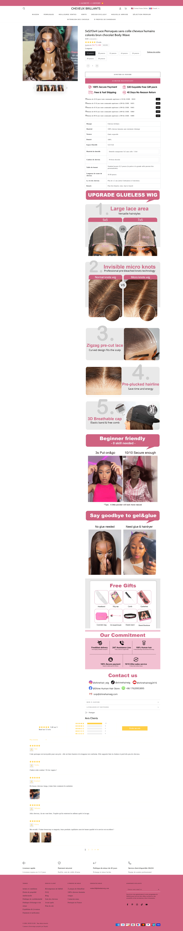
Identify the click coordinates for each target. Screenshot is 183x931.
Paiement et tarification (31, 913)
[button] (24, 8)
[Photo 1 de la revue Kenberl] (35, 794)
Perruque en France (75, 902)
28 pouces (90, 58)
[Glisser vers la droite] (66, 88)
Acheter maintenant (122, 81)
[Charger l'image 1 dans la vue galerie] (40, 88)
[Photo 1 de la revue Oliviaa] (35, 837)
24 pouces (124, 53)
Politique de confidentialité (32, 899)
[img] (35, 746)
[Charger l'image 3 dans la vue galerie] (54, 88)
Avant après (49, 902)
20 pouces (101, 53)
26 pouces (135, 53)
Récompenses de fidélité (54, 889)
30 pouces (101, 58)
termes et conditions (30, 889)
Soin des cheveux (51, 899)
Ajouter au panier (123, 74)
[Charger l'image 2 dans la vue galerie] (47, 88)
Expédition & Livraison (31, 909)
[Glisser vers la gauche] (33, 88)
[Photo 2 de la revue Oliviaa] (46, 837)
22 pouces (113, 53)
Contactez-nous (73, 899)
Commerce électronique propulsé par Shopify (35, 926)
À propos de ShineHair (76, 889)
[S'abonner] (159, 889)
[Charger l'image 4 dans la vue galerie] (61, 88)
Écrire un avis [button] (134, 728)
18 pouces (90, 53)
